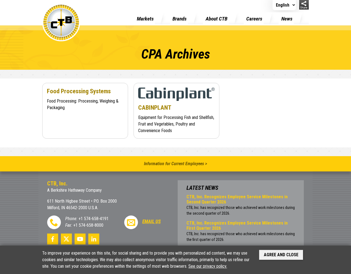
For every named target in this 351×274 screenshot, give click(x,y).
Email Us (151, 221)
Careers (254, 19)
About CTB (216, 19)
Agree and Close (281, 254)
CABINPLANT (154, 107)
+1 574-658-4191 (93, 218)
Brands (179, 19)
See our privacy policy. (207, 266)
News (286, 19)
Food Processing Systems (79, 91)
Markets (145, 19)
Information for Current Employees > (175, 163)
